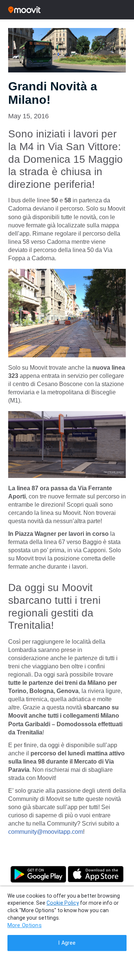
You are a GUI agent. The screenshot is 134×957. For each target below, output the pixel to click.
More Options (24, 925)
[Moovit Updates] (67, 10)
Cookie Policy (63, 903)
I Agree (67, 943)
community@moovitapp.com (45, 832)
